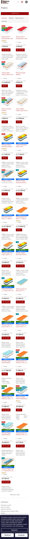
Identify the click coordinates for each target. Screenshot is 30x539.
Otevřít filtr (15, 13)
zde (22, 526)
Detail (5, 86)
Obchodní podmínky (6, 509)
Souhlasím (21, 535)
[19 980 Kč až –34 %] (8, 210)
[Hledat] (18, 2)
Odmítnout (7, 535)
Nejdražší (11, 18)
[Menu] (26, 2)
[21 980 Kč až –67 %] (22, 137)
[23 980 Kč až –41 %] (22, 210)
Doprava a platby (5, 507)
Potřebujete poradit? (6, 505)
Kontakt (3, 513)
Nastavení (14, 530)
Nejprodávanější (19, 18)
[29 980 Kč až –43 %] (8, 354)
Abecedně (4, 21)
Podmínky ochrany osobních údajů (9, 511)
